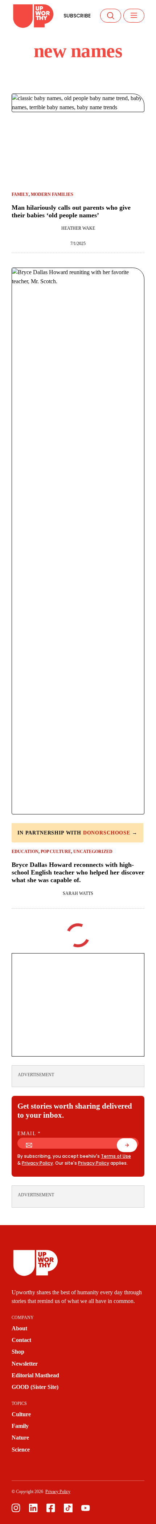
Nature (20, 1437)
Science (21, 1449)
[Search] (110, 16)
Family (20, 194)
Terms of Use (116, 1156)
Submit (131, 1147)
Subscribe (77, 15)
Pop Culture (56, 851)
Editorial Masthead (35, 1375)
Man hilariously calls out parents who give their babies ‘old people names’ (71, 211)
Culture (21, 1414)
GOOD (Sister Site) (35, 1387)
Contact (21, 1340)
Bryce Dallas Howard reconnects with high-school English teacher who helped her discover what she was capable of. (78, 872)
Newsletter (25, 1364)
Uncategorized (92, 851)
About (19, 1328)
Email (29, 1133)
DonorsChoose (106, 833)
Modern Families (52, 194)
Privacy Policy (37, 1163)
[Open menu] (133, 16)
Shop (18, 1352)
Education (25, 851)
